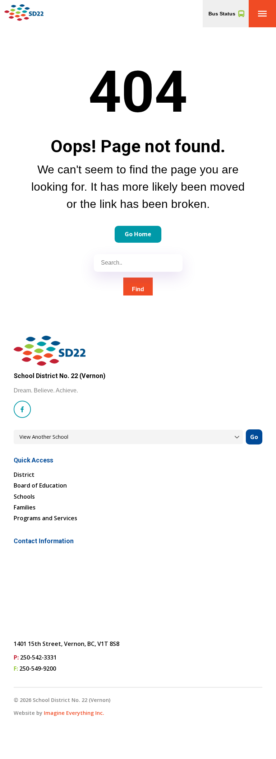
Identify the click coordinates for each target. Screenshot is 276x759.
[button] (262, 13)
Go (254, 437)
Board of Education (40, 485)
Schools (24, 496)
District (24, 475)
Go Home (138, 234)
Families (25, 507)
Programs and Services (45, 518)
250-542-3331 (38, 657)
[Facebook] (22, 409)
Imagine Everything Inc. (74, 712)
